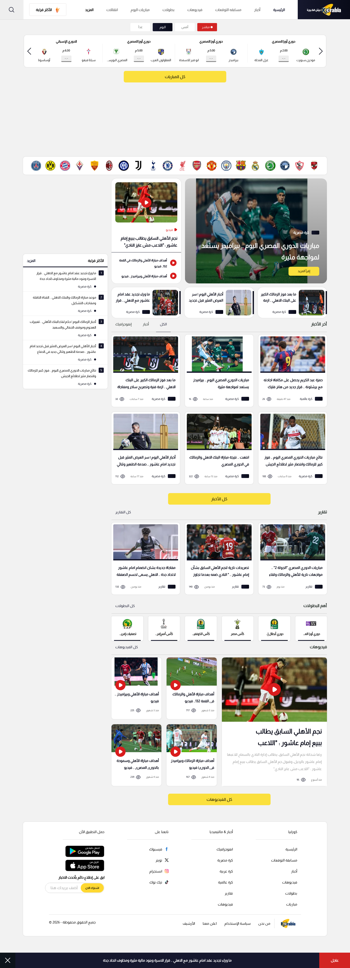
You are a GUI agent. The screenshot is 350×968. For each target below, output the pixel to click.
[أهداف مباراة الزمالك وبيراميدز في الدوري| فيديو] (192, 755)
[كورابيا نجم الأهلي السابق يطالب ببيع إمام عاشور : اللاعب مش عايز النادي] (274, 721)
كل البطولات (125, 606)
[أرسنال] (197, 166)
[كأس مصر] (237, 628)
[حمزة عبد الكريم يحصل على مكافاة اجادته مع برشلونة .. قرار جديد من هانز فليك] (291, 371)
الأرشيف (189, 923)
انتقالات (112, 10)
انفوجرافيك (225, 849)
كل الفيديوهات (126, 647)
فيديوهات (194, 10)
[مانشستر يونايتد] (212, 166)
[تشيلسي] (167, 166)
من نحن (264, 923)
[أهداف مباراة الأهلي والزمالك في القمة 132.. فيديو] (146, 262)
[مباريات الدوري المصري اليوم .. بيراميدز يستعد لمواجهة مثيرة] (256, 230)
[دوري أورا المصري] (311, 628)
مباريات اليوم (140, 10)
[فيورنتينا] (80, 166)
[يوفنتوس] (138, 166)
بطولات (168, 10)
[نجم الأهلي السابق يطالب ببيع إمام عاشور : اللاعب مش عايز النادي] (146, 215)
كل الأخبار (219, 499)
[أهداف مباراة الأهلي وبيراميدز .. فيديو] (146, 276)
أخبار (257, 10)
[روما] (94, 166)
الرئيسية (279, 10)
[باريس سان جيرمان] (36, 166)
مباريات (291, 904)
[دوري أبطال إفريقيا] (274, 628)
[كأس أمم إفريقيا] (164, 628)
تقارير (229, 893)
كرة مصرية (225, 860)
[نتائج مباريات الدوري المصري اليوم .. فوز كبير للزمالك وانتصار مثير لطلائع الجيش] (291, 448)
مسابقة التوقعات (284, 860)
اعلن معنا (210, 923)
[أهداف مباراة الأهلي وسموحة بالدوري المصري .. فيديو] (136, 755)
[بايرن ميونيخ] (65, 166)
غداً (140, 27)
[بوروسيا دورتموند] (50, 166)
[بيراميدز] (285, 166)
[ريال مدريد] (255, 166)
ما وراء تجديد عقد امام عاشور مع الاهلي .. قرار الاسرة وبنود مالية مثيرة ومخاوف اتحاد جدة (167, 960)
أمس (184, 27)
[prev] (321, 51)
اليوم (163, 27)
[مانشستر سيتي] (226, 166)
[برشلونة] (241, 166)
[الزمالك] (299, 166)
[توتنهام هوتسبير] (153, 166)
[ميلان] (109, 166)
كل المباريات (175, 77)
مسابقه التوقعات (228, 10)
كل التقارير (123, 512)
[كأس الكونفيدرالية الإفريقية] (201, 628)
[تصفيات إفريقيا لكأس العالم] (127, 628)
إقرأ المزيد (304, 271)
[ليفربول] (182, 166)
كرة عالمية (225, 882)
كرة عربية (226, 871)
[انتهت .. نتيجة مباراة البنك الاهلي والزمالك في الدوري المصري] (217, 448)
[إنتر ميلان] (124, 166)
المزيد (31, 261)
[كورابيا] (324, 9)
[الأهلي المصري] (314, 166)
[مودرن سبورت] (270, 166)
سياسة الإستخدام (237, 923)
